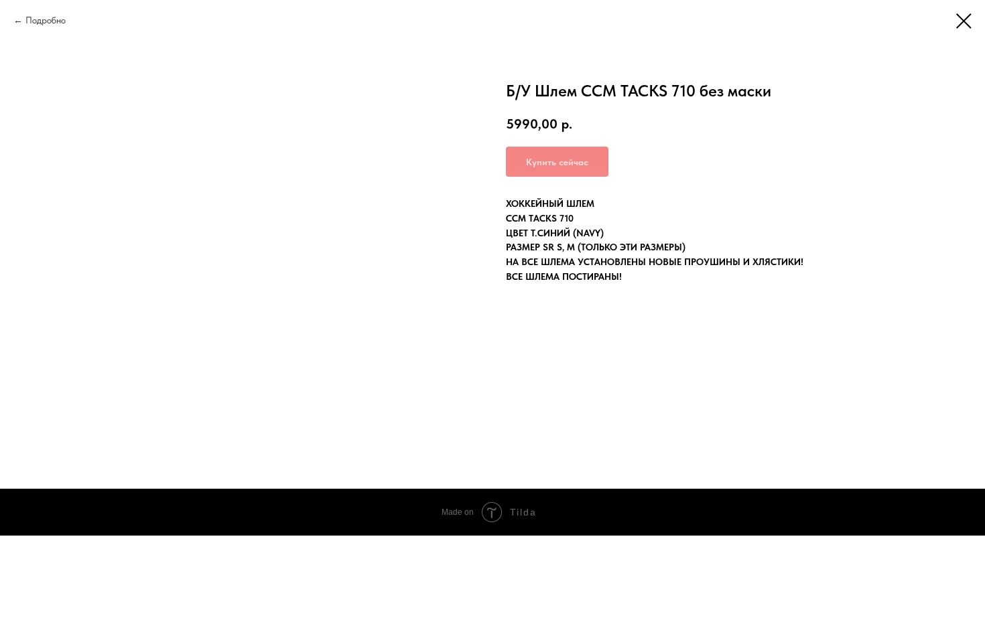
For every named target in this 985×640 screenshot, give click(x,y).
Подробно (45, 20)
